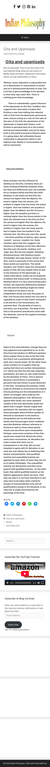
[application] (25, 573)
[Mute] (38, 583)
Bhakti (9, 522)
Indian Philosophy (14, 515)
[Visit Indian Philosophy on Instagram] (24, 7)
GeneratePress (41, 763)
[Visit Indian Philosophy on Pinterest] (28, 7)
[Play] (8, 583)
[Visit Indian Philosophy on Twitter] (19, 7)
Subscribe (13, 624)
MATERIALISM (12, 526)
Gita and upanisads (15, 518)
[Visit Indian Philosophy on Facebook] (14, 7)
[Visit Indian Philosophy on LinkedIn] (33, 7)
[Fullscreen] (42, 583)
